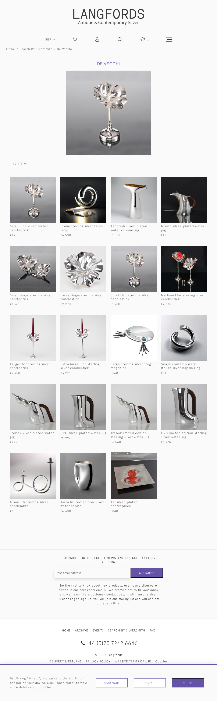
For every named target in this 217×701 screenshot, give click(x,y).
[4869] (143, 387)
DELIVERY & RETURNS (65, 661)
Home (10, 49)
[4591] (93, 249)
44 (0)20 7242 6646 (112, 643)
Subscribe (146, 572)
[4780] (194, 318)
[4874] (93, 387)
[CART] (75, 39)
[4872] (194, 180)
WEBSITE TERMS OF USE (133, 661)
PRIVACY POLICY (98, 661)
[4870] (43, 387)
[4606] (93, 318)
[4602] (194, 249)
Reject (150, 682)
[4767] (93, 180)
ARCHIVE (81, 630)
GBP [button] (48, 39)
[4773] (143, 318)
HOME (66, 630)
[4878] (143, 180)
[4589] (43, 249)
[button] (97, 39)
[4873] (194, 387)
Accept (188, 682)
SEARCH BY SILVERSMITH (126, 630)
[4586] (43, 456)
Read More (112, 682)
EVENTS (98, 630)
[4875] (93, 456)
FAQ (152, 630)
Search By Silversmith (36, 49)
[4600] (143, 249)
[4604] (43, 318)
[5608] (143, 456)
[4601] (43, 180)
